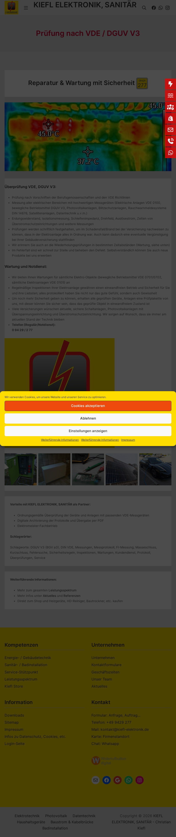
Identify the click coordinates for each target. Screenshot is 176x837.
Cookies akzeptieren (88, 406)
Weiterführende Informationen (60, 439)
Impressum (128, 439)
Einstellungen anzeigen (88, 431)
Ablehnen (88, 418)
